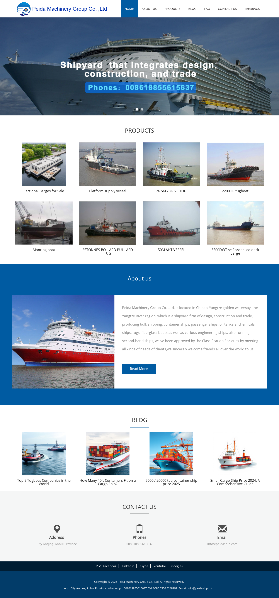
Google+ (177, 566)
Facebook (109, 566)
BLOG (192, 9)
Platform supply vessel (107, 191)
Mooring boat (44, 249)
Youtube (160, 566)
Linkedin (128, 566)
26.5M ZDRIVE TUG (171, 191)
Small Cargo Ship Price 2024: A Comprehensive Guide (235, 482)
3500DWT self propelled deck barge (235, 251)
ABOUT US (149, 9)
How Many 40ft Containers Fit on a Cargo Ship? (108, 482)
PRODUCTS (172, 9)
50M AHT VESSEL (171, 249)
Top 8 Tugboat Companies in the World (44, 482)
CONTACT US (227, 9)
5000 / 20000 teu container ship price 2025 (171, 482)
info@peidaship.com (222, 544)
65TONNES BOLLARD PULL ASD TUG (107, 251)
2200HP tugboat (235, 191)
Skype (144, 566)
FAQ (207, 9)
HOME (129, 9)
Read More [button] (139, 368)
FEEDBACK (252, 9)
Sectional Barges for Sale (44, 191)
